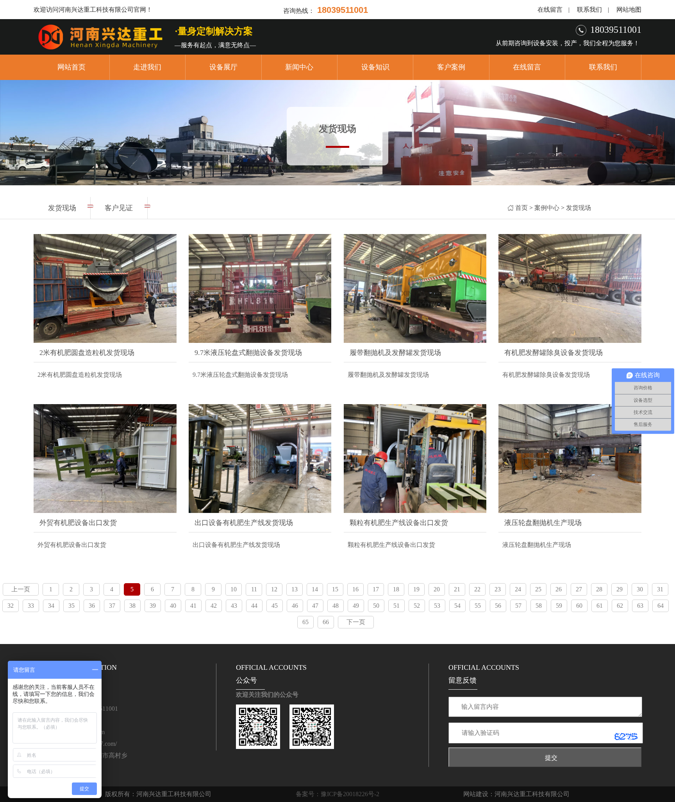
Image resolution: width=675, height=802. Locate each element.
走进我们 (147, 67)
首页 (521, 207)
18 (396, 589)
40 (173, 605)
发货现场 (578, 207)
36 (92, 605)
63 (640, 605)
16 (355, 589)
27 (579, 589)
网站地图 (628, 9)
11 (254, 589)
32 (10, 605)
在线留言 (550, 9)
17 (376, 589)
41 (193, 605)
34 (51, 605)
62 (620, 605)
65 (305, 622)
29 (619, 589)
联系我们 (589, 9)
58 (539, 605)
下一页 (355, 622)
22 (477, 589)
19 (416, 589)
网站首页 (71, 67)
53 (437, 605)
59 (559, 605)
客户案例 (451, 67)
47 (315, 605)
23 (498, 589)
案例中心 (546, 207)
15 (335, 589)
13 (294, 589)
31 (660, 589)
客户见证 (119, 208)
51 (396, 605)
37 (112, 605)
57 (518, 605)
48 (335, 605)
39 (153, 605)
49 (356, 605)
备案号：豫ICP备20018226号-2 (337, 794)
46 (295, 605)
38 (132, 605)
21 (457, 589)
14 (315, 589)
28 (599, 589)
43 (234, 605)
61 (599, 605)
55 (478, 605)
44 (254, 605)
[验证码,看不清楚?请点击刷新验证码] (626, 736)
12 (274, 589)
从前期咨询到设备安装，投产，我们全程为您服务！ (567, 43)
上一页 (20, 589)
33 (31, 605)
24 (518, 589)
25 (538, 589)
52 (417, 605)
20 (437, 589)
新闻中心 (299, 67)
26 (558, 589)
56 (498, 605)
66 (326, 622)
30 (640, 589)
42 (214, 605)
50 (376, 605)
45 (274, 605)
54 (457, 605)
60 (579, 605)
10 (233, 589)
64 (660, 605)
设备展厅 (223, 67)
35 (71, 605)
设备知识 (375, 67)
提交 (551, 757)
